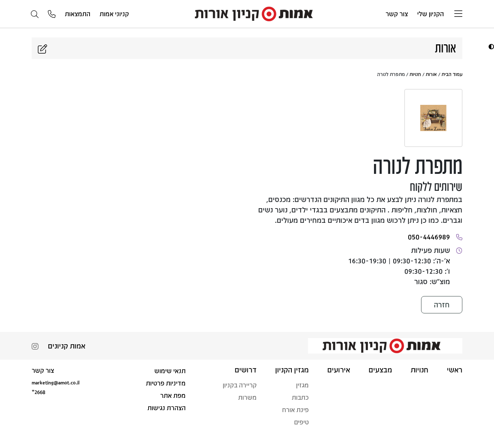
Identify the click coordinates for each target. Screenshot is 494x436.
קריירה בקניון (240, 385)
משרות (247, 397)
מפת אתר (173, 395)
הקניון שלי (430, 13)
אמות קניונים (66, 346)
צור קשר (397, 13)
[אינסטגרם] (35, 347)
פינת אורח (295, 409)
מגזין (302, 385)
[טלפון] (52, 14)
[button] (490, 46)
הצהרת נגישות (166, 407)
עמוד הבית (452, 74)
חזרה (442, 304)
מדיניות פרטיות (166, 383)
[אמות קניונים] (257, 13)
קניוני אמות (114, 13)
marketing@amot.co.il (56, 382)
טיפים (301, 422)
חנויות (415, 74)
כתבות (300, 397)
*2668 (38, 392)
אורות (431, 74)
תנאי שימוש (170, 370)
